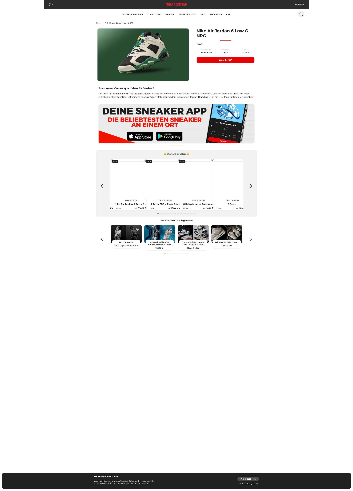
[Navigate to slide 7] (178, 214)
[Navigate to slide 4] (168, 214)
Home (98, 23)
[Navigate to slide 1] (158, 214)
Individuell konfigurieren (248, 483)
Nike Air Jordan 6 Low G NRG (121, 23)
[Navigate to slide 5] (171, 214)
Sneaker (169, 14)
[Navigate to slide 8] (181, 214)
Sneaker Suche (187, 14)
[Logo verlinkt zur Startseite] (176, 4)
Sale (202, 14)
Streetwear (154, 14)
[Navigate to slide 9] (184, 214)
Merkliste (299, 4)
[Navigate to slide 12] (194, 214)
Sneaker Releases (133, 14)
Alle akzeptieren (248, 479)
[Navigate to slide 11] (191, 214)
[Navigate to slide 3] (165, 214)
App (228, 14)
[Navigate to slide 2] (161, 214)
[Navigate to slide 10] (188, 214)
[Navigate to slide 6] (174, 214)
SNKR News (215, 14)
